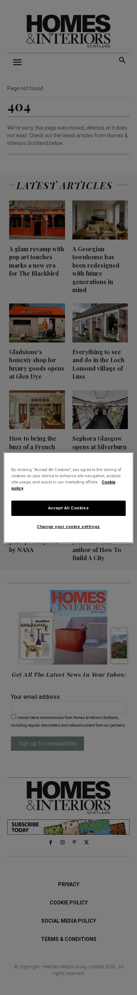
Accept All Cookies (68, 507)
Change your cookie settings (68, 526)
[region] (68, 497)
